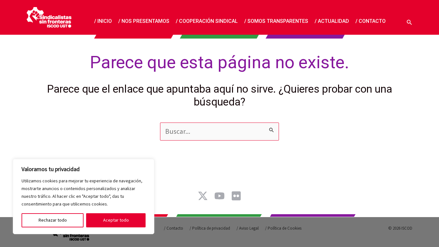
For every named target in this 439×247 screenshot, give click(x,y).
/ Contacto (370, 21)
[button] (409, 21)
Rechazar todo (53, 220)
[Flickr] (236, 196)
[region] (83, 196)
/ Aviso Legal (248, 228)
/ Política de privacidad (210, 228)
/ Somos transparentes (276, 21)
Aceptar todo (116, 220)
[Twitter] (203, 196)
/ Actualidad (332, 21)
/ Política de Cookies (283, 228)
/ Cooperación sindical (207, 21)
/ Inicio (103, 21)
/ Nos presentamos (143, 21)
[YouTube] (219, 196)
